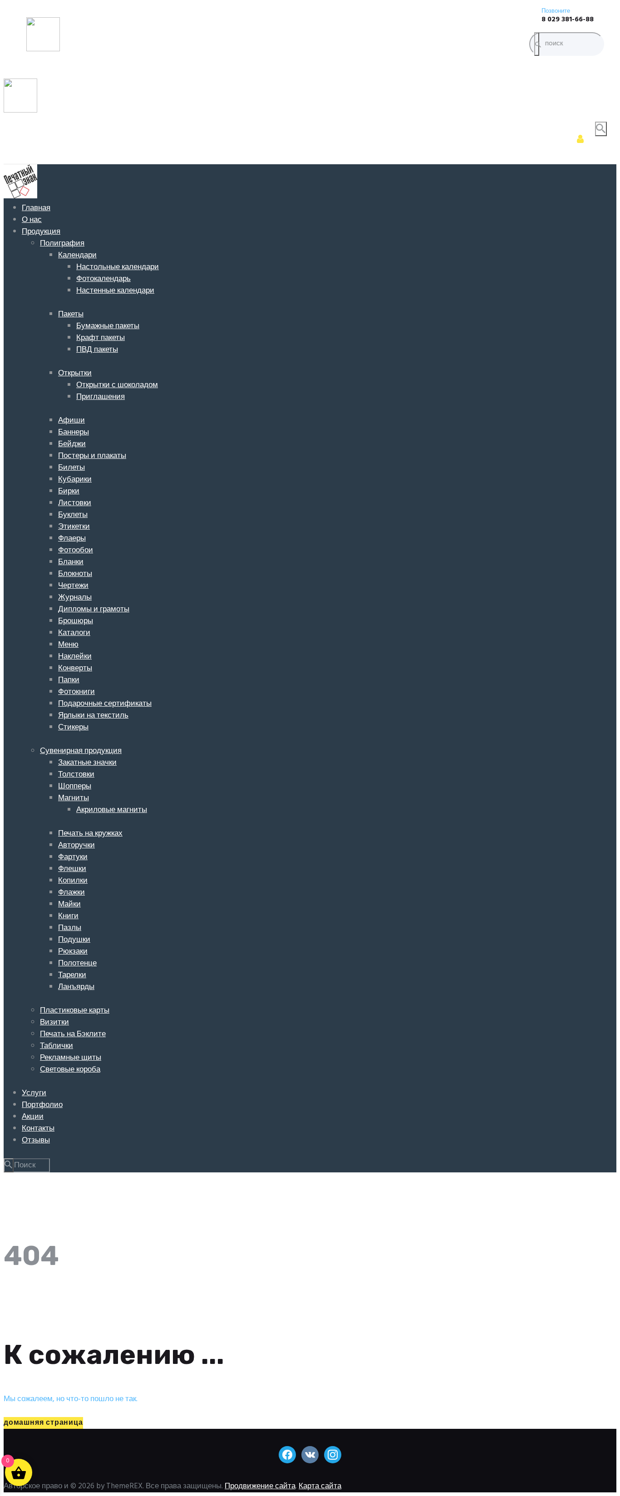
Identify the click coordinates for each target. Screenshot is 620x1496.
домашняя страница (43, 1423)
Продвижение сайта (260, 1486)
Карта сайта (320, 1486)
